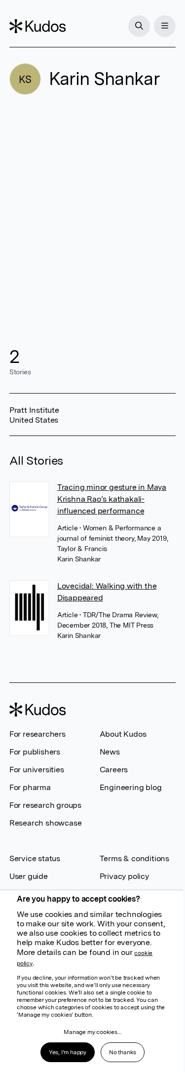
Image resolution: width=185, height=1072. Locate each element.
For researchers (37, 734)
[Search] (139, 26)
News (110, 751)
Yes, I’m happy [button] (67, 1052)
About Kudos (123, 734)
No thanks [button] (122, 1052)
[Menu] (165, 26)
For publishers (34, 751)
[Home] (37, 26)
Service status (34, 858)
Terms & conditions (134, 858)
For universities (36, 769)
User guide (28, 876)
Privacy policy (124, 876)
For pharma (30, 787)
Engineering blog (131, 787)
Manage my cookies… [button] (92, 1032)
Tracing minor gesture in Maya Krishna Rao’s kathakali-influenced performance (111, 499)
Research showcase (45, 823)
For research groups (45, 805)
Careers (114, 769)
